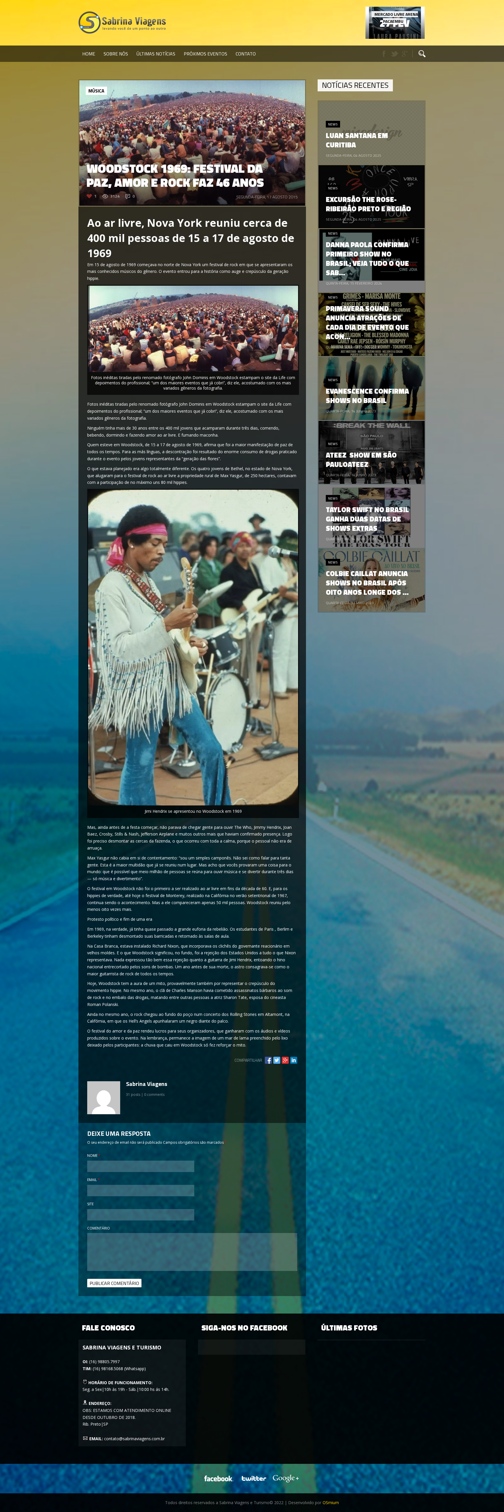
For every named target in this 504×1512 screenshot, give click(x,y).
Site (90, 1203)
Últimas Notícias (155, 53)
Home (88, 53)
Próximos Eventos (205, 53)
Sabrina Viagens (146, 1083)
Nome (93, 1155)
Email (93, 1179)
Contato (246, 53)
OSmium (331, 1502)
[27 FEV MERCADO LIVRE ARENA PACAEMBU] (395, 37)
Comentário (98, 1228)
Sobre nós (116, 53)
